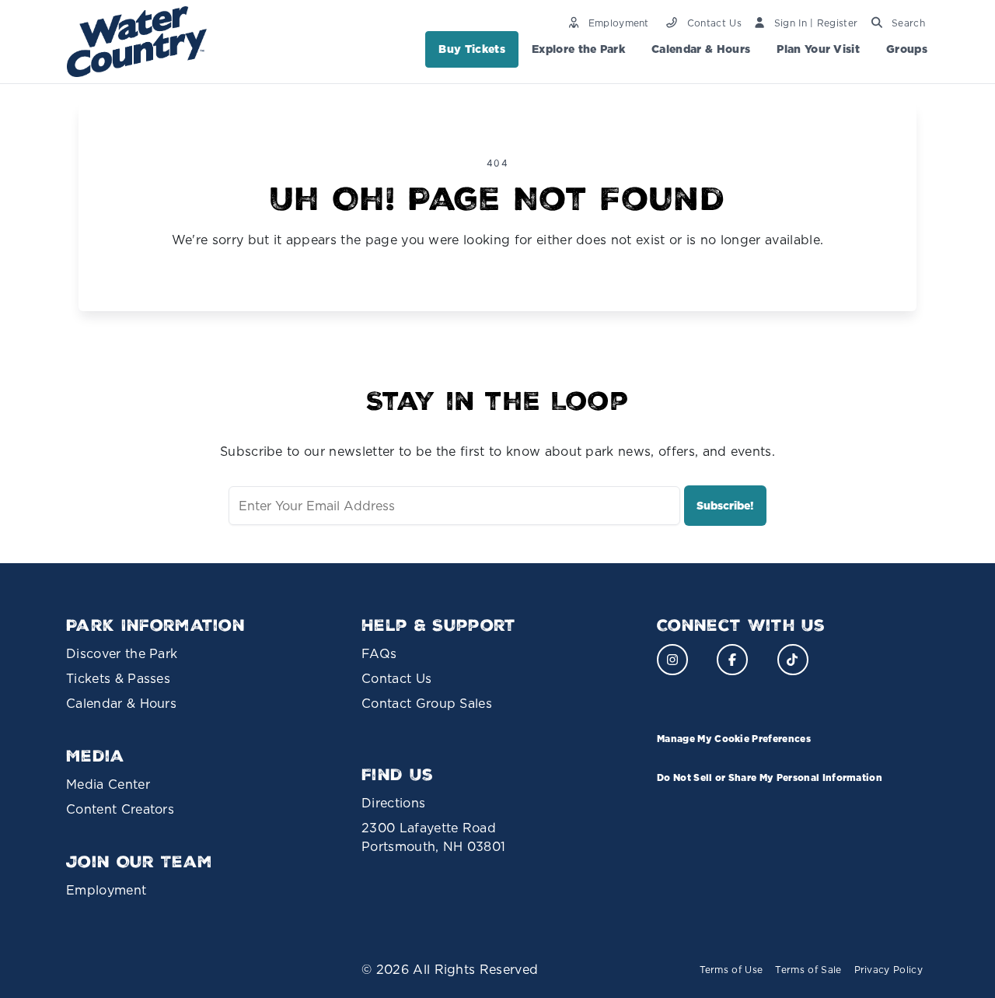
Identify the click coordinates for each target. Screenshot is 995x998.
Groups (906, 49)
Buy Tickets (471, 49)
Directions (393, 802)
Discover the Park (121, 653)
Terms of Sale (808, 969)
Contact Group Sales (426, 703)
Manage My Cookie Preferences (734, 738)
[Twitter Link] (792, 659)
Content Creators (120, 809)
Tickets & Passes (118, 678)
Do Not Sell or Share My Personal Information (769, 777)
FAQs (378, 653)
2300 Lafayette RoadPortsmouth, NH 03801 (433, 837)
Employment (106, 889)
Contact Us (396, 678)
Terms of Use (731, 969)
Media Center (108, 784)
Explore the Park (578, 49)
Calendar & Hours (700, 49)
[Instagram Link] (672, 659)
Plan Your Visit (818, 49)
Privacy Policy (888, 969)
